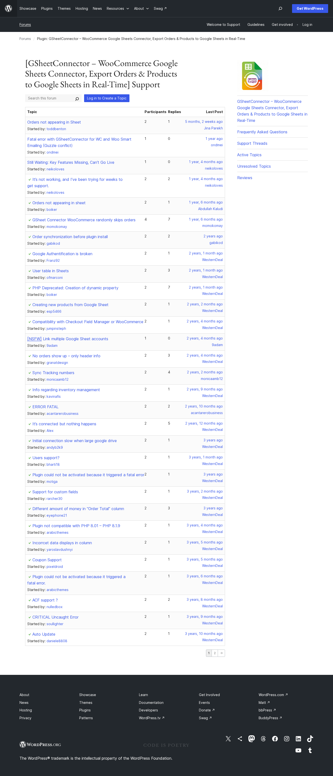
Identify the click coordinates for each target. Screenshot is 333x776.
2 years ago (213, 236)
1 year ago (214, 138)
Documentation (151, 702)
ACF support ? (45, 600)
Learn (143, 695)
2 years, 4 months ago (205, 321)
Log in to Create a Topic (107, 98)
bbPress (267, 710)
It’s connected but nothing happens (64, 423)
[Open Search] (280, 8)
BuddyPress (270, 718)
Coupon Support (47, 559)
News (24, 702)
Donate (207, 710)
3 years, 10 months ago (204, 633)
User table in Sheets (50, 270)
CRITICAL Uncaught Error (55, 617)
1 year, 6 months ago (206, 202)
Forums (25, 24)
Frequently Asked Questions (262, 131)
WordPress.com (273, 695)
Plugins (85, 710)
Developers (148, 710)
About (24, 695)
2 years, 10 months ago (204, 406)
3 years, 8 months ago (205, 599)
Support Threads (252, 143)
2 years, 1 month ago (206, 253)
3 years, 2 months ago (205, 491)
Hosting (26, 710)
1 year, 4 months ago (206, 162)
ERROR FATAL (45, 406)
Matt (264, 702)
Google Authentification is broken (62, 253)
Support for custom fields (55, 491)
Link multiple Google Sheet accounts (67, 338)
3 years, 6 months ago (205, 576)
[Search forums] (77, 98)
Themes (85, 702)
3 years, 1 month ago (206, 457)
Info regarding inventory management (66, 389)
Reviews (244, 177)
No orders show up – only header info (66, 355)
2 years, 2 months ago (205, 304)
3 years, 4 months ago (205, 525)
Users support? (45, 457)
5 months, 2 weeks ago (204, 121)
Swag (205, 718)
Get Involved (209, 695)
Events (204, 702)
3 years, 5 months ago (205, 542)
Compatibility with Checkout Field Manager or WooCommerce (87, 321)
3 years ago (213, 440)
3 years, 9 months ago (205, 616)
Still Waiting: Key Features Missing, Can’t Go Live (70, 162)
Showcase (87, 695)
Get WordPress (310, 8)
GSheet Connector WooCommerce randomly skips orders (84, 219)
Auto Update (43, 634)
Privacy (25, 718)
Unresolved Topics (254, 166)
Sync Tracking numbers (53, 372)
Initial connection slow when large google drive (74, 440)
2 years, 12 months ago (204, 423)
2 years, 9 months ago (205, 389)
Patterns (86, 718)
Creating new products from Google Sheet (70, 304)
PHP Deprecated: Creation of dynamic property (75, 287)
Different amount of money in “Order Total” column (78, 508)
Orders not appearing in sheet (59, 202)
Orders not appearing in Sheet (54, 122)
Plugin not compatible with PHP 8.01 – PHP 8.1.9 (76, 525)
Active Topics (249, 154)
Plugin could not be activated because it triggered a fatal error (88, 474)
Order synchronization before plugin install (70, 236)
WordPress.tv (152, 718)
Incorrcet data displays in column (62, 542)
